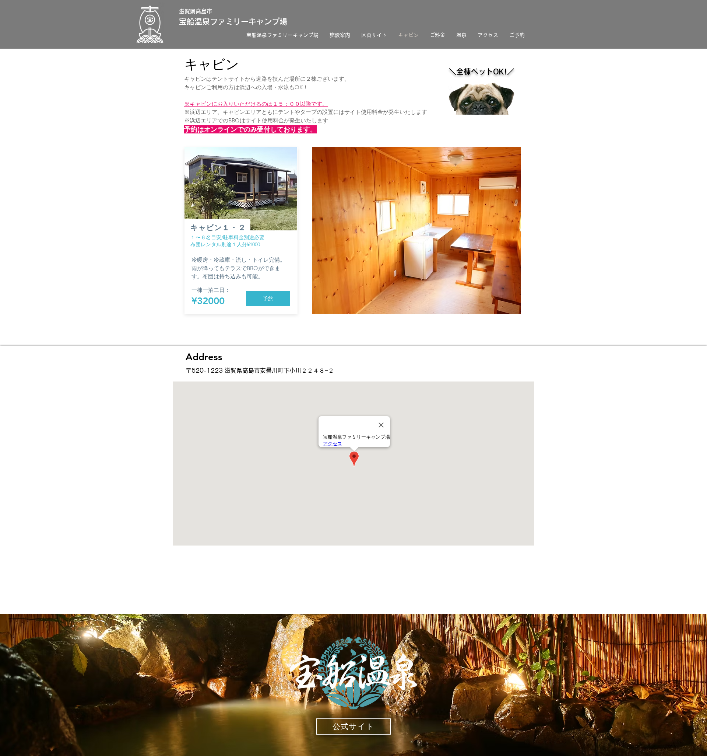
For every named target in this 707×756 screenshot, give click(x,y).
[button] (416, 230)
